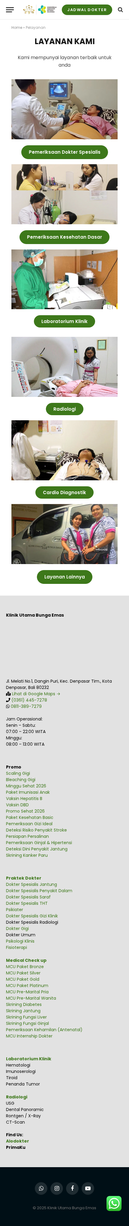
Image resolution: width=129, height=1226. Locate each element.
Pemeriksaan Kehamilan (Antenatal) (44, 1030)
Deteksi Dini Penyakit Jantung (37, 849)
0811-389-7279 (26, 706)
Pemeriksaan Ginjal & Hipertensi (39, 843)
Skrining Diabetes (24, 1004)
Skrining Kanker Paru (27, 855)
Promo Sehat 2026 (25, 811)
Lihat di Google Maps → (35, 694)
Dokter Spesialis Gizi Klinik (32, 916)
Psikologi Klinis (20, 941)
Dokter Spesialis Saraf (28, 897)
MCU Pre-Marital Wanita (31, 998)
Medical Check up (26, 960)
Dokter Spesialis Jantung (31, 884)
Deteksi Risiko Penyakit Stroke (36, 830)
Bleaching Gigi (20, 780)
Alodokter (17, 1141)
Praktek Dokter (23, 878)
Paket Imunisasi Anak (28, 792)
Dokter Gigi (17, 929)
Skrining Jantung (23, 1011)
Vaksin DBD (17, 805)
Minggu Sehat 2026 (26, 786)
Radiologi (16, 1097)
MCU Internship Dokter (29, 1036)
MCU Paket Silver (23, 973)
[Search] (120, 10)
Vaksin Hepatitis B (24, 799)
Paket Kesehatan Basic (29, 817)
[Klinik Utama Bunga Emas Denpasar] (40, 9)
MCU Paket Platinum (27, 986)
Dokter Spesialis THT (27, 903)
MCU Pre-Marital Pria (27, 992)
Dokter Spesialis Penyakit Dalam (39, 891)
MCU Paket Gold (22, 979)
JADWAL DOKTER (87, 10)
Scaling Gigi (18, 773)
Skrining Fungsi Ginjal (27, 1023)
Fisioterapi (16, 947)
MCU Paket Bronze (25, 967)
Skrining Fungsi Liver (26, 1017)
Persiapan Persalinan (27, 836)
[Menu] (10, 10)
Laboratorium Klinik (28, 1059)
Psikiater (14, 910)
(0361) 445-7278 (29, 700)
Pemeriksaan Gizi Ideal (29, 824)
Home (16, 27)
